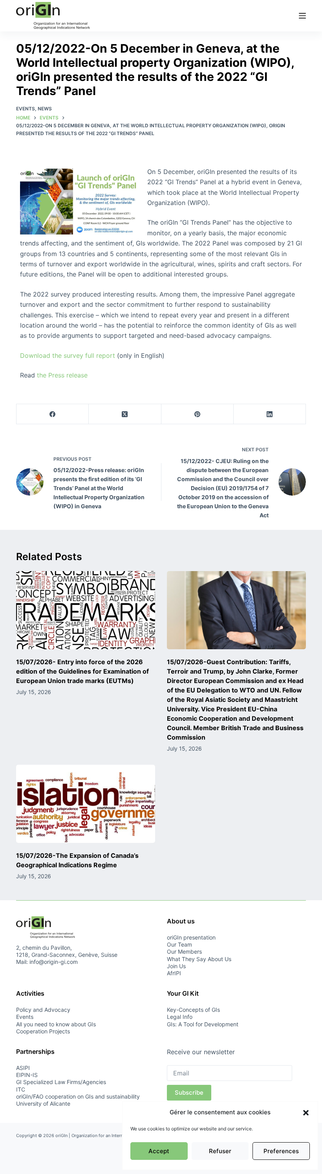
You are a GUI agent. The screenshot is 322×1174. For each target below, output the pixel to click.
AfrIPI (174, 973)
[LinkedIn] (270, 414)
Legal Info (179, 1016)
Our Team (179, 944)
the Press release (62, 375)
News (45, 109)
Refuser (220, 1151)
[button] (306, 1113)
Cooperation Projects (43, 1031)
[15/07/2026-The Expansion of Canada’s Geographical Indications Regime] (85, 804)
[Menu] (302, 15)
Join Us (176, 966)
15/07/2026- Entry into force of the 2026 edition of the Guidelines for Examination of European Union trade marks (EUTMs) (82, 671)
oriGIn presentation (191, 937)
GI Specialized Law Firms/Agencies (61, 1082)
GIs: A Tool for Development (202, 1024)
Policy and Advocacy (43, 1009)
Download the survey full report (67, 355)
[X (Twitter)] (125, 414)
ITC (20, 1089)
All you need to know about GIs (56, 1024)
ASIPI (23, 1067)
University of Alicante (43, 1103)
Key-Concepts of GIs (193, 1009)
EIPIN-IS (27, 1074)
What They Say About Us (199, 959)
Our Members (184, 951)
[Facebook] (52, 414)
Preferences (281, 1151)
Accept (158, 1151)
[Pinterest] (197, 414)
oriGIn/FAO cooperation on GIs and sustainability (78, 1096)
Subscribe (189, 1092)
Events (25, 109)
